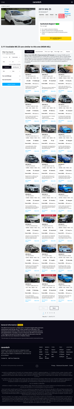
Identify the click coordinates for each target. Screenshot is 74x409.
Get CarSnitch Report (56, 38)
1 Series (47, 354)
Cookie (71, 365)
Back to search (6, 6)
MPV (52, 356)
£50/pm (61, 349)
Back (3, 2)
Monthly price (16, 67)
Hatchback (54, 352)
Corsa (46, 352)
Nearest (68, 51)
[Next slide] (32, 16)
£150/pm (61, 354)
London (68, 349)
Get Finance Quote (28, 91)
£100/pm (61, 352)
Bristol (68, 354)
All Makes (41, 357)
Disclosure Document (62, 365)
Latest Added (29, 51)
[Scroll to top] (37, 366)
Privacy (53, 365)
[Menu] (72, 2)
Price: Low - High (49, 51)
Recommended (39, 51)
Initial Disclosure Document (37, 378)
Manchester (69, 352)
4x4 (52, 354)
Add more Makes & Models (15, 64)
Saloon (53, 349)
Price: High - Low (58, 51)
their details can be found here (58, 381)
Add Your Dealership (13, 358)
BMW (40, 352)
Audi (40, 349)
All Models (47, 357)
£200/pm (61, 356)
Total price (6, 67)
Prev (43, 308)
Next (54, 308)
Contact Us (4, 358)
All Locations (69, 357)
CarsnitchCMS (19, 365)
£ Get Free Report (68, 11)
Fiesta (46, 349)
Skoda (41, 354)
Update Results (11, 84)
